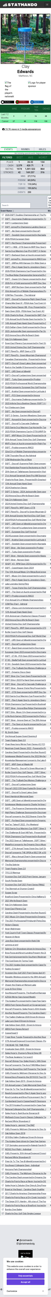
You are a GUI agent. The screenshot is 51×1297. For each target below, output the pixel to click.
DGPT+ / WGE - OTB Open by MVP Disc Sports (26, 247)
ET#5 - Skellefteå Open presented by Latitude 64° (27, 660)
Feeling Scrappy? (12, 969)
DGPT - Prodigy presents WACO (19, 447)
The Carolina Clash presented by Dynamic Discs (26, 1177)
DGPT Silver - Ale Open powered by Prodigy (24, 548)
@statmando (25, 1240)
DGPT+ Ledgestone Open (16, 223)
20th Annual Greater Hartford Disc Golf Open (25, 516)
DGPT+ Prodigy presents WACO (19, 596)
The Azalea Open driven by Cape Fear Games (25, 1141)
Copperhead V (11, 1033)
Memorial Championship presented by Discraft (26, 860)
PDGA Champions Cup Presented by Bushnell (25, 704)
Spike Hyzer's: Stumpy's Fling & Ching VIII (23, 1053)
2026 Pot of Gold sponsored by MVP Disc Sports (27, 283)
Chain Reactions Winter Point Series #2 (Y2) (25, 744)
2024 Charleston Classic (16, 488)
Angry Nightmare (12, 929)
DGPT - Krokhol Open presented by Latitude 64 (26, 391)
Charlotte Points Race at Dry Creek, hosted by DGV (28, 1197)
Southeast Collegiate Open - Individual (22, 1165)
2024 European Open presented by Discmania (25, 536)
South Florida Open (13, 881)
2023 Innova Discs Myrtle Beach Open (22, 620)
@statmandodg (27, 1243)
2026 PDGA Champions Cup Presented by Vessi (26, 271)
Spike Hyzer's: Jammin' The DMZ (20, 1125)
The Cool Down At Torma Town (19, 961)
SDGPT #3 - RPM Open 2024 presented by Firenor (27, 564)
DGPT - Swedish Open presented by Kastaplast (26, 235)
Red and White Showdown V (17, 1121)
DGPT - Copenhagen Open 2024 (19, 568)
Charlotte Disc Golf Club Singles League (23, 1213)
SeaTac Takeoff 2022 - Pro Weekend (21, 824)
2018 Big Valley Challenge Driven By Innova (24, 1137)
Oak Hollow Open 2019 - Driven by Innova (23, 1081)
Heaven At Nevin (12, 937)
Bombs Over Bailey (13, 1209)
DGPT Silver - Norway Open (17, 560)
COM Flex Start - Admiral (16, 604)
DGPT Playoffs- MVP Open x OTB (20, 508)
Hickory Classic (12, 925)
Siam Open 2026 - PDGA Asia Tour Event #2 (24, 311)
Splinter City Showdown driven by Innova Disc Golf (27, 949)
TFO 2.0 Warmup (12, 872)
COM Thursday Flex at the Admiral (20, 455)
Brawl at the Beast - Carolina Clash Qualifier (24, 1189)
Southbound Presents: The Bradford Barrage (25, 993)
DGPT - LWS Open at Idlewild (17, 371)
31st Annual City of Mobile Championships (24, 600)
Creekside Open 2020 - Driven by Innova (23, 1049)
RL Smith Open (12, 732)
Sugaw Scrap (11, 893)
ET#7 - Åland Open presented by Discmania (25, 648)
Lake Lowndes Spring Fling (17, 584)
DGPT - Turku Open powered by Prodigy (23, 379)
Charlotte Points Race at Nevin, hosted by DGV (26, 1181)
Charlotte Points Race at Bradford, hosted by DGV (27, 1205)
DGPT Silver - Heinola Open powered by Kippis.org (27, 556)
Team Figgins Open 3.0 (15, 740)
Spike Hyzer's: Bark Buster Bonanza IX (22, 1113)
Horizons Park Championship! (18, 1169)
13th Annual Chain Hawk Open (18, 484)
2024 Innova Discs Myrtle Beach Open (22, 496)
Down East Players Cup (15, 909)
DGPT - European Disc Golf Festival (21, 532)
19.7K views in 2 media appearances (23, 129)
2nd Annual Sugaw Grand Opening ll (21, 736)
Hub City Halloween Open (16, 339)
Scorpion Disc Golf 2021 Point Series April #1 (25, 973)
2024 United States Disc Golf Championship (25, 504)
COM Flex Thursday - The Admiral (20, 295)
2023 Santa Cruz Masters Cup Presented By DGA (27, 696)
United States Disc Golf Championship (22, 624)
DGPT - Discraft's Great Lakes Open (21, 792)
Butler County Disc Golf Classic (19, 632)
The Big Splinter (12, 864)
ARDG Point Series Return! (17, 1029)
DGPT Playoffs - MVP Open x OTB (20, 351)
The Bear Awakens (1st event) (19, 1057)
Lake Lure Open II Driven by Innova (20, 1021)
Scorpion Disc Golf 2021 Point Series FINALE (25, 885)
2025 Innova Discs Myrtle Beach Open (22, 335)
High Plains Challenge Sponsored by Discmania (26, 812)
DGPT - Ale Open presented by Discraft (22, 231)
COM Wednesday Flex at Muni (18, 459)
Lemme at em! (11, 945)
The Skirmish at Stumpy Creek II (19, 889)
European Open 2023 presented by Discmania (25, 652)
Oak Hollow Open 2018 (15, 1133)
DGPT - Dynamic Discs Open (18, 672)
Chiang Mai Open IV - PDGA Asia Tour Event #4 (26, 303)
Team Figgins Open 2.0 (15, 868)
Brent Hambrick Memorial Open (19, 796)
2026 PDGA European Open (17, 239)
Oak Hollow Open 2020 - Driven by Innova (23, 1025)
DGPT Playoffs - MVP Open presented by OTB (26, 628)
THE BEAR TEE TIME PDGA (17, 1045)
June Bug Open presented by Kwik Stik (22, 941)
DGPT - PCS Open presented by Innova (22, 395)
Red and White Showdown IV (18, 1157)
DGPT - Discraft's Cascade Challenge (22, 423)
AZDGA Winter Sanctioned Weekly (20, 997)
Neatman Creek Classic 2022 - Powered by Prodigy (28, 748)
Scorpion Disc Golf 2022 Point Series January (25, 877)
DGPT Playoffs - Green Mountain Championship (26, 355)
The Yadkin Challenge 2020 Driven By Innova (25, 1017)
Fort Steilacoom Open (15, 407)
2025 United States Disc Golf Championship (25, 347)
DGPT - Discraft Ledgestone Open (20, 644)
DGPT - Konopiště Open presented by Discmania (27, 419)
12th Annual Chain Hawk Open (18, 612)
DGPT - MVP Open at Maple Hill (19, 764)
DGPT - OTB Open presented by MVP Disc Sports (27, 692)
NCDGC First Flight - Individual (18, 1149)
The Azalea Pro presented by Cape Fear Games (26, 1001)
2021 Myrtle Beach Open (16, 901)
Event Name (6, 211)
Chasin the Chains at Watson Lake (20, 985)
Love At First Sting (13, 989)
